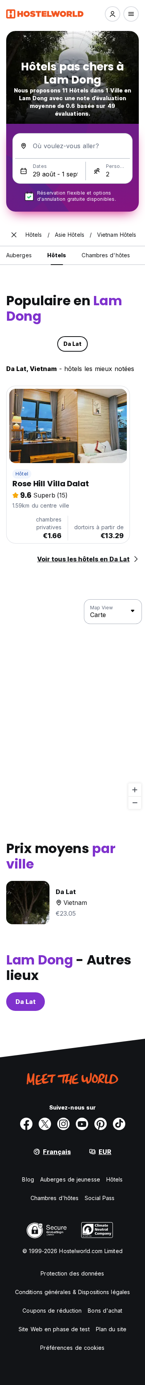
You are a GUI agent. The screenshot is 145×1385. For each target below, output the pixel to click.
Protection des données (72, 1273)
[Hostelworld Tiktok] (119, 1124)
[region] (72, 704)
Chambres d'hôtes (55, 1198)
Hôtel (21, 474)
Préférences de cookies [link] (72, 1347)
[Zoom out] (134, 802)
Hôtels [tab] (57, 255)
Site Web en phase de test (54, 1329)
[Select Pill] (112, 14)
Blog (28, 1179)
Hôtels (114, 1179)
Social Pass (99, 1198)
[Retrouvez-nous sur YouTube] (82, 1124)
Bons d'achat (105, 1310)
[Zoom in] (134, 789)
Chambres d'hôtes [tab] (106, 255)
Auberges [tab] (19, 255)
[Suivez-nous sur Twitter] (45, 1124)
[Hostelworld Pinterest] (100, 1124)
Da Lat (25, 1001)
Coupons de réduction (52, 1310)
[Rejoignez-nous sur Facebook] (26, 1124)
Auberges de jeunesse (70, 1179)
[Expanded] (14, 235)
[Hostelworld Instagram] (63, 1124)
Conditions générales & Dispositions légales (72, 1292)
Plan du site (111, 1329)
